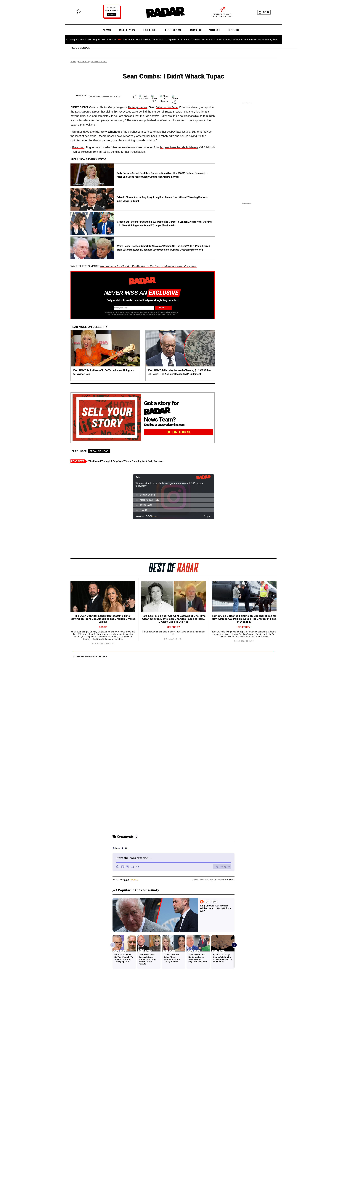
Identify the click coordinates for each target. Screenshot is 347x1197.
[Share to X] (154, 96)
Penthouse (148, 266)
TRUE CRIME (173, 30)
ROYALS (195, 30)
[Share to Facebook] (144, 96)
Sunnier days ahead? (85, 131)
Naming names (137, 107)
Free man (78, 147)
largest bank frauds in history (179, 147)
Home (73, 62)
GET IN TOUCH (178, 432)
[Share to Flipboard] (164, 96)
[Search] (78, 13)
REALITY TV (127, 30)
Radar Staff (81, 95)
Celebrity (83, 62)
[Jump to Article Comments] (134, 96)
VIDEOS (214, 30)
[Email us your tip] (112, 18)
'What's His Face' (167, 107)
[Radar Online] (165, 12)
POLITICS (150, 30)
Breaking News (99, 62)
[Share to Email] (175, 96)
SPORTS (233, 30)
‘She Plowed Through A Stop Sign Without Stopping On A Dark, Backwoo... (126, 461)
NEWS (107, 30)
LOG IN (265, 12)
